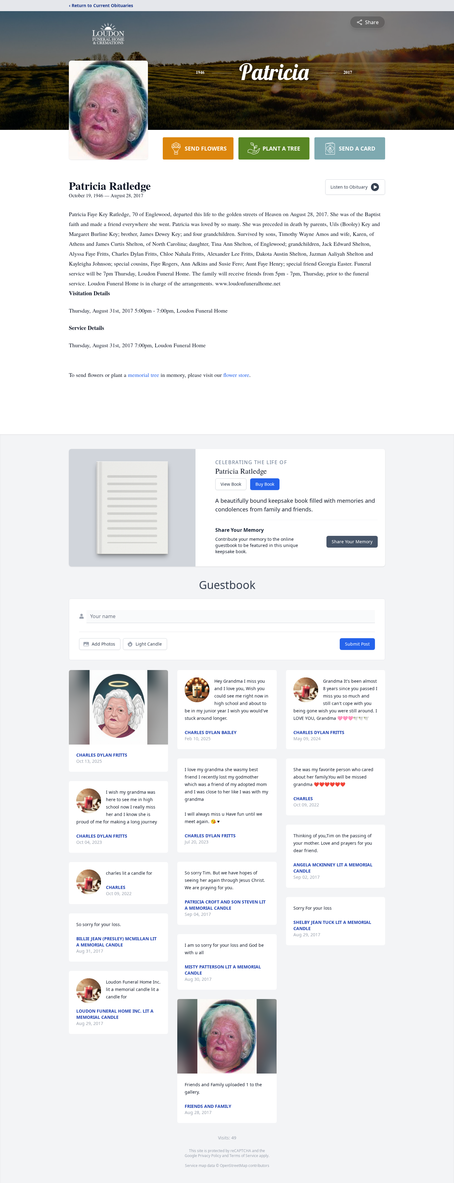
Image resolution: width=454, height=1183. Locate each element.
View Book (231, 484)
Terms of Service (243, 1155)
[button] (118, 707)
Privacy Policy (209, 1155)
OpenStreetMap (233, 1165)
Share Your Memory (352, 542)
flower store (236, 374)
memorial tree (143, 374)
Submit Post (357, 644)
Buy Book (264, 484)
